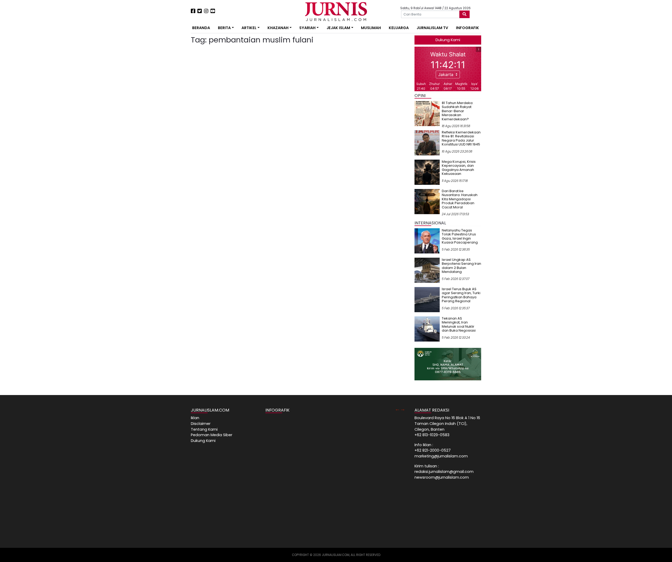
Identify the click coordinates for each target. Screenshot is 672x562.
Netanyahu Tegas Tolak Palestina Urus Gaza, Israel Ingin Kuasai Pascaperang (460, 236)
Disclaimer (201, 423)
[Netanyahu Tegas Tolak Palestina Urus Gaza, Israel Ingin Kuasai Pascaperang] (427, 240)
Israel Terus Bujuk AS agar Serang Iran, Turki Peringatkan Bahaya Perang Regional (461, 295)
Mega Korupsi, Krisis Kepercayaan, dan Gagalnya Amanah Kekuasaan (459, 167)
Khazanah (277, 27)
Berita (224, 27)
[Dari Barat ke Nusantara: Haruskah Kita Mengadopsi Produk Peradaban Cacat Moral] (427, 201)
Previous (397, 409)
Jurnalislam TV (432, 27)
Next (402, 409)
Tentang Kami (204, 429)
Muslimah (371, 27)
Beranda (201, 27)
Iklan (195, 417)
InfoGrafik (467, 27)
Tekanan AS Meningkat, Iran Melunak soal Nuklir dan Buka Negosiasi (459, 324)
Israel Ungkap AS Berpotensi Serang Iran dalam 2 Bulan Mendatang (461, 265)
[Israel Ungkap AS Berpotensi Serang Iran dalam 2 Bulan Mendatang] (427, 270)
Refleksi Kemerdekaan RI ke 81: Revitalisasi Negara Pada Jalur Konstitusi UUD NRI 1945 (461, 138)
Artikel (249, 27)
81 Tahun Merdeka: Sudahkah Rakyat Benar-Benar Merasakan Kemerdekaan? (457, 111)
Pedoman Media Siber (211, 434)
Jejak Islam (338, 27)
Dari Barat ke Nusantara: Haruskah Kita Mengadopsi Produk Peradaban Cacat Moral (459, 199)
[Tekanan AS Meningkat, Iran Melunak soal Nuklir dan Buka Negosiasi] (427, 328)
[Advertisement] (174, 97)
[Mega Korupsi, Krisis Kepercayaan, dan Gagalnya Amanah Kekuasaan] (427, 172)
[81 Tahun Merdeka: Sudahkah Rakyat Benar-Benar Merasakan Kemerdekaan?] (427, 113)
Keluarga (399, 27)
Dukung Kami (447, 39)
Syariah (307, 27)
